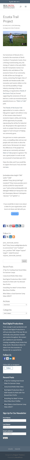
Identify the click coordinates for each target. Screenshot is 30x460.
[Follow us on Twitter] (7, 236)
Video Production (15, 28)
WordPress (18, 457)
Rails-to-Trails (21, 101)
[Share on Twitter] (7, 226)
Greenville (17, 449)
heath (5, 25)
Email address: (8, 431)
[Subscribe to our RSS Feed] (13, 236)
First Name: (7, 418)
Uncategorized (6, 28)
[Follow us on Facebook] (4, 236)
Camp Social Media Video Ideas (12, 276)
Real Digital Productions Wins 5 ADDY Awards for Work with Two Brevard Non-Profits (14, 281)
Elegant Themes (18, 455)
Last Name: (6, 424)
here (7, 167)
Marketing (17, 25)
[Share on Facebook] (4, 226)
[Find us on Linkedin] (10, 236)
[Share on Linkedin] (16, 226)
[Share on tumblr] (19, 226)
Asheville (10, 449)
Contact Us (14, 213)
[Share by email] (23, 226)
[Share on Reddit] (10, 226)
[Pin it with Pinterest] (13, 226)
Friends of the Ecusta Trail (14, 108)
